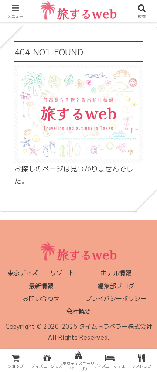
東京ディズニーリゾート (41, 273)
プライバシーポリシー (116, 298)
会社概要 (78, 311)
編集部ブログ (116, 286)
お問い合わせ (41, 298)
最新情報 (41, 286)
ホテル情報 (116, 273)
